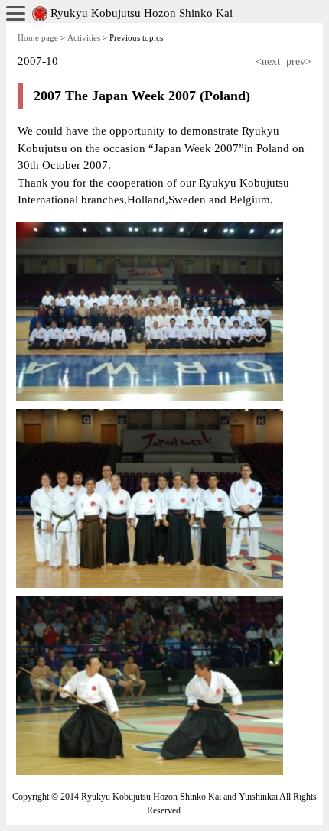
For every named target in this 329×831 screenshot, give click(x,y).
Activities (83, 37)
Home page (38, 37)
